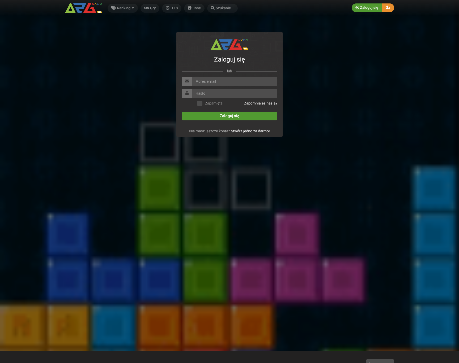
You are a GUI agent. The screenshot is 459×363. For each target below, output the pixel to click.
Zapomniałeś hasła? (260, 103)
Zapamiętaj (214, 103)
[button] (222, 8)
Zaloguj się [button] (368, 8)
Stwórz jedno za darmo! (250, 131)
